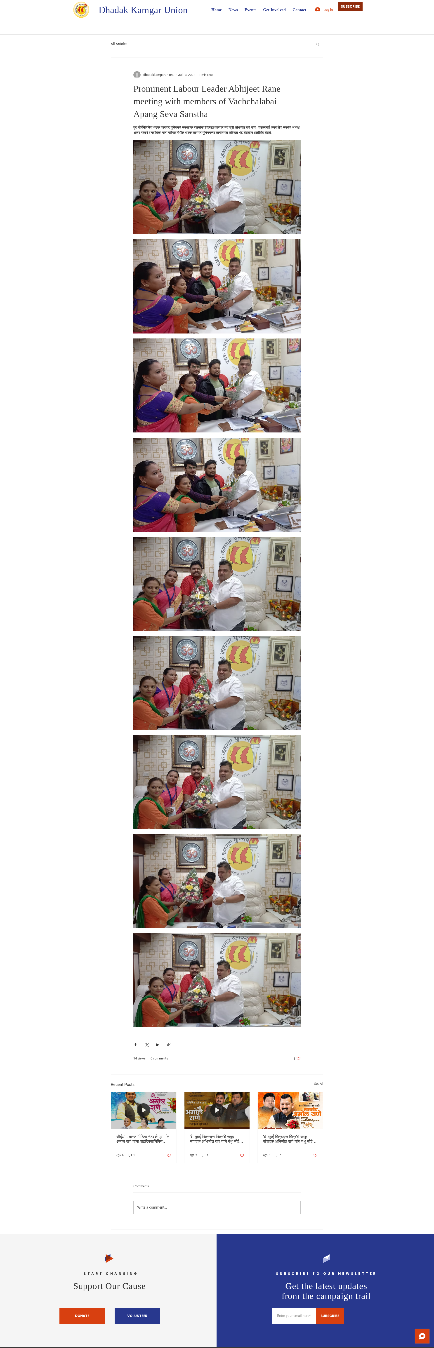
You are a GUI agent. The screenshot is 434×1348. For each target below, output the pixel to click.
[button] (317, 44)
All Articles (119, 44)
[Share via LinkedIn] (158, 1044)
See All (318, 1083)
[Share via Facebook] (135, 1044)
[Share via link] (169, 1044)
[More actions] (298, 74)
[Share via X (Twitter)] (146, 1044)
